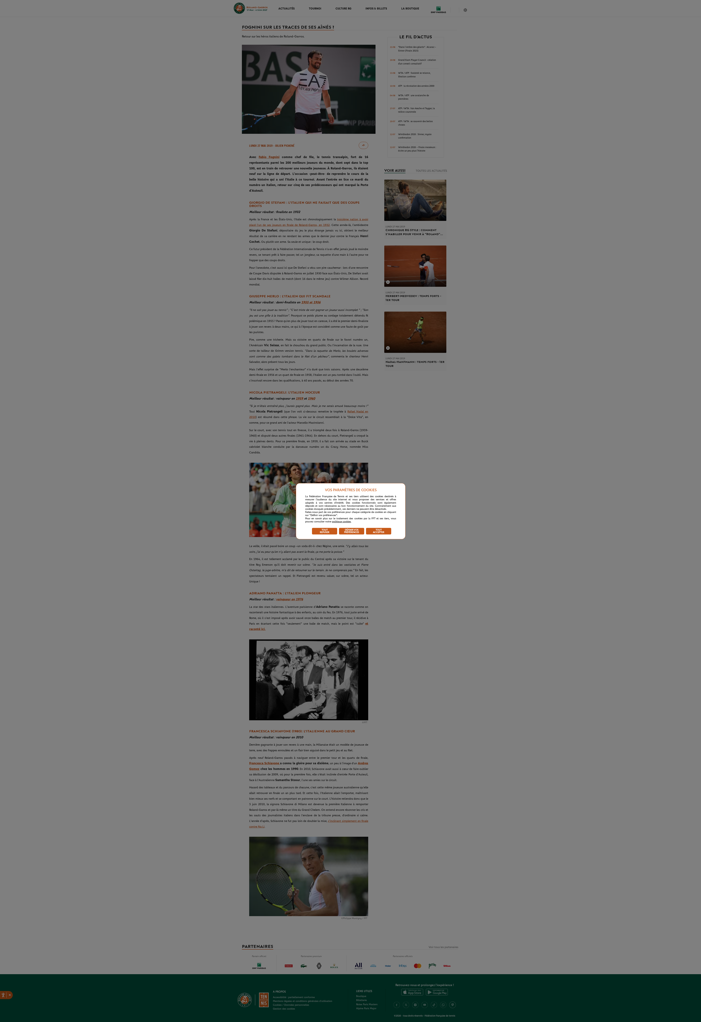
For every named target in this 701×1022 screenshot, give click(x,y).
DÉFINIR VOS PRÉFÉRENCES (351, 531)
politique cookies (341, 521)
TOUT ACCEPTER (378, 531)
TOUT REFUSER (324, 531)
